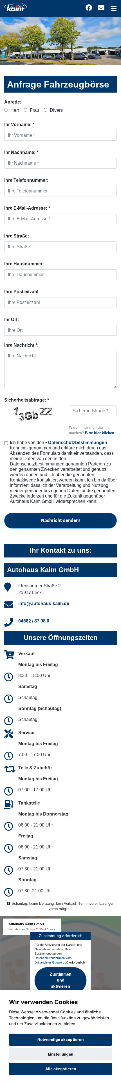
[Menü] (113, 8)
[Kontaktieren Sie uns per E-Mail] (101, 8)
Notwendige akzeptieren (60, 1039)
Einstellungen (60, 1054)
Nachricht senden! (60, 520)
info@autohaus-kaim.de (43, 603)
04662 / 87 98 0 (33, 621)
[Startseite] (15, 7)
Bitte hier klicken (99, 433)
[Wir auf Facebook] (89, 8)
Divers (56, 110)
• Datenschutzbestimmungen (76, 442)
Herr (14, 110)
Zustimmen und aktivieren (60, 980)
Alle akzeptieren (60, 1069)
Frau (34, 110)
